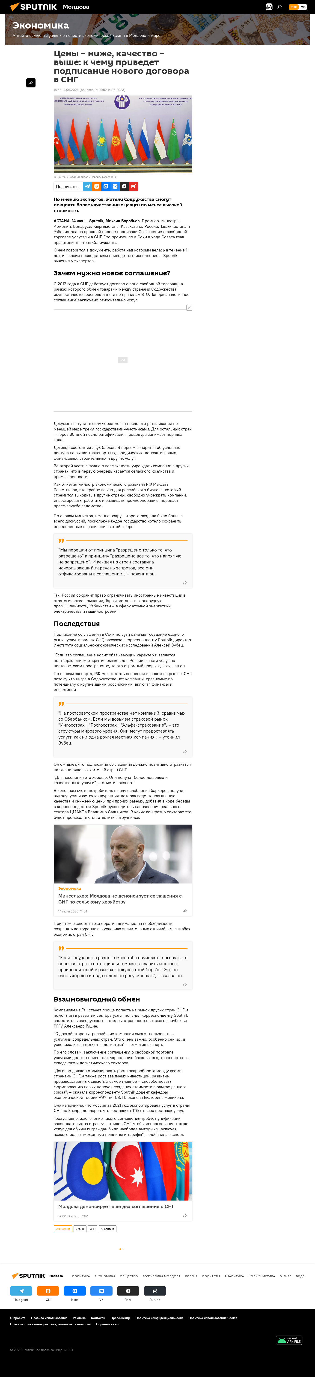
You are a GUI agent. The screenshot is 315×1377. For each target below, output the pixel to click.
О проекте (18, 1318)
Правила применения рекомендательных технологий (50, 1324)
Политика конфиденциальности (159, 1318)
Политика (81, 1276)
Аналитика (107, 1228)
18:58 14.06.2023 (66, 90)
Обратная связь (107, 1324)
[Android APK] (289, 1341)
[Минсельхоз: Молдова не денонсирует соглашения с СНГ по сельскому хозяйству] (123, 854)
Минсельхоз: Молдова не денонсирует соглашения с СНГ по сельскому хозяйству (120, 899)
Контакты (98, 1318)
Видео (301, 1276)
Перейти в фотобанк (103, 177)
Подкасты (211, 1276)
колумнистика (262, 1276)
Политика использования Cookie (213, 1318)
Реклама (79, 1318)
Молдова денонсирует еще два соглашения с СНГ (116, 1206)
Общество (129, 1276)
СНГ (92, 1228)
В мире (80, 1228)
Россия (191, 1276)
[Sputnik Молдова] (35, 13)
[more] (185, 582)
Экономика (69, 888)
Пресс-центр (120, 1318)
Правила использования (49, 1318)
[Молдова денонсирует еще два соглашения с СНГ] (123, 1171)
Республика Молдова (162, 1276)
